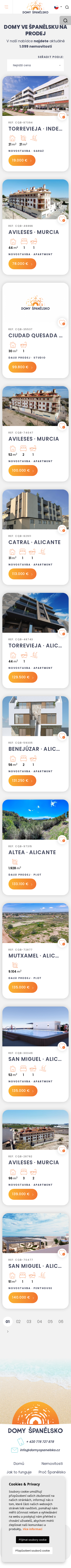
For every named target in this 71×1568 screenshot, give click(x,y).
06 (61, 1321)
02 (18, 1321)
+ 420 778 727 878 (40, 1442)
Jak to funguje (19, 1472)
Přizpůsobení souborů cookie (32, 1550)
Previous (6, 98)
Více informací (32, 1529)
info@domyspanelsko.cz (40, 1450)
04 (39, 1321)
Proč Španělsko (52, 1472)
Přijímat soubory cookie (33, 1539)
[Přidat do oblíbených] (62, 115)
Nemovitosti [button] (52, 1463)
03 (29, 1321)
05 (50, 1321)
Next (65, 98)
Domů (19, 1463)
